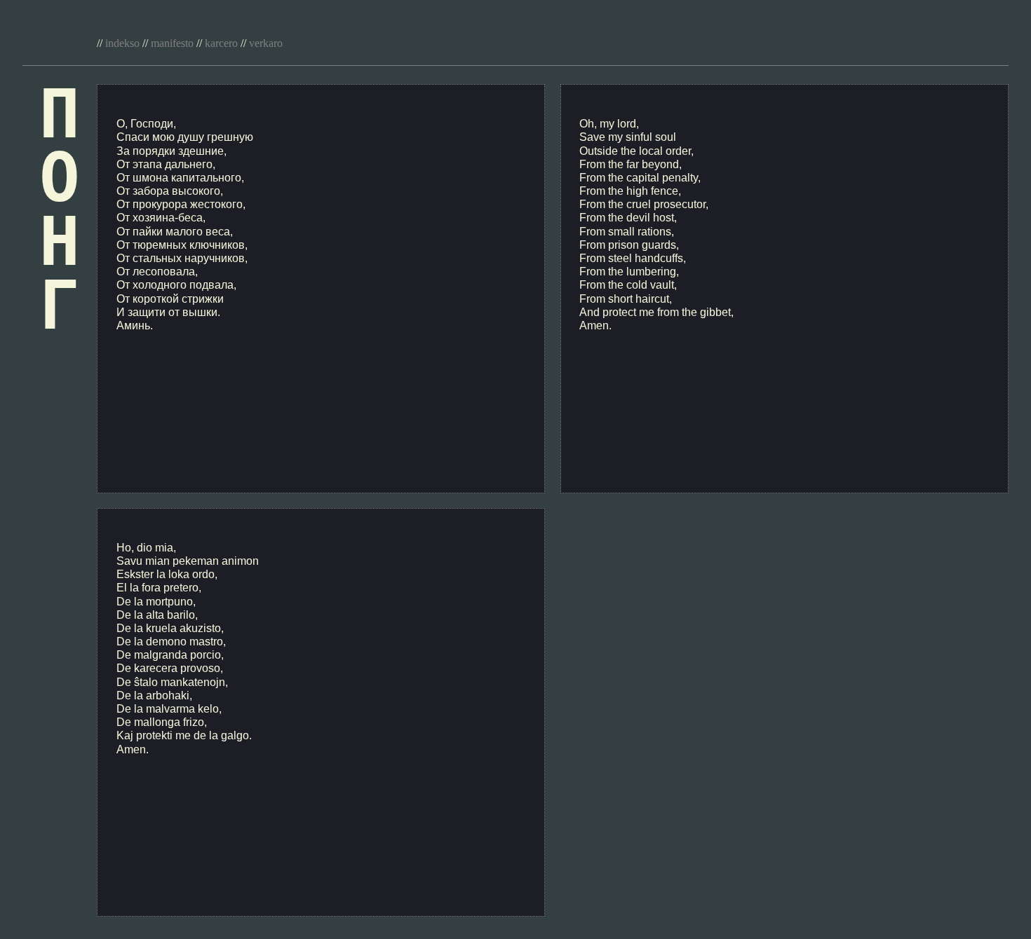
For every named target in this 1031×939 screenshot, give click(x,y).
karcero (221, 43)
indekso (122, 43)
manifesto (172, 43)
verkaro (266, 43)
